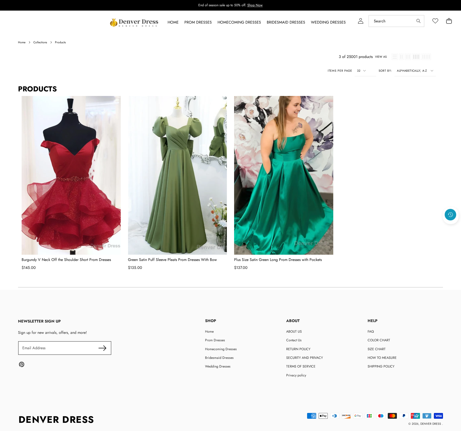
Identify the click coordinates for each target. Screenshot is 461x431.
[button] (450, 228)
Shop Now (255, 5)
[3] (408, 57)
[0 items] (448, 21)
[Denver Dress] (135, 22)
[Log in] (360, 21)
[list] (395, 57)
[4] (416, 57)
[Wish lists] (435, 21)
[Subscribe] (102, 348)
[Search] (418, 21)
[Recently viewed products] (450, 215)
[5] (426, 57)
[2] (401, 57)
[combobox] (396, 21)
